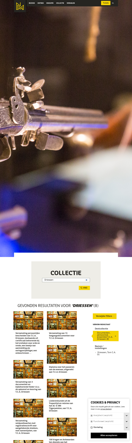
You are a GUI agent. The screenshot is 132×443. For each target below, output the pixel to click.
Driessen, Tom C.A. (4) (106, 353)
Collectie (60, 3)
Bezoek (32, 3)
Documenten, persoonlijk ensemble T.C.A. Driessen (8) (105, 336)
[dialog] (108, 419)
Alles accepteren (108, 435)
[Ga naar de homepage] (20, 6)
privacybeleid (106, 409)
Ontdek (41, 3)
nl (113, 3)
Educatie (50, 3)
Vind (85, 288)
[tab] (126, 416)
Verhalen (71, 3)
